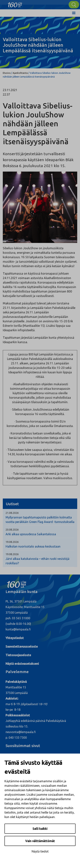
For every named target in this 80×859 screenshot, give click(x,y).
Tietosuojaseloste (18, 655)
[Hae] (74, 4)
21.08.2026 (12, 512)
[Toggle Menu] (73, 13)
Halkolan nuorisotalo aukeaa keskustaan (33, 546)
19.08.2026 (12, 541)
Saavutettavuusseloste (22, 646)
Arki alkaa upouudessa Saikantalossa (31, 534)
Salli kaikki (40, 828)
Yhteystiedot (15, 638)
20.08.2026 (12, 529)
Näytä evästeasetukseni (22, 663)
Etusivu (7, 73)
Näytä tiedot (40, 851)
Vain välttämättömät (40, 841)
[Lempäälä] (15, 4)
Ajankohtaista (20, 73)
